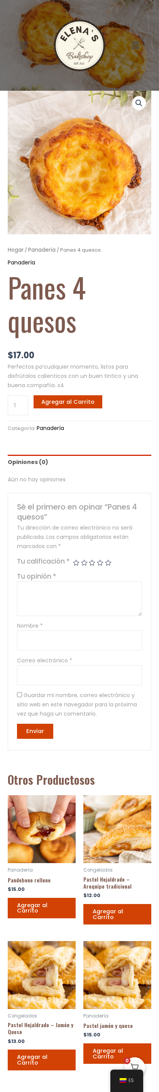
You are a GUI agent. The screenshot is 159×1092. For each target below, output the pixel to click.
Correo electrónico (44, 660)
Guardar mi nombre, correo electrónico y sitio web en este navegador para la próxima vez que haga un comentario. (77, 704)
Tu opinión (36, 576)
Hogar (16, 250)
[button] (23, 45)
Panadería (42, 250)
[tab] (79, 462)
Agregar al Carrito (68, 402)
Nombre (30, 626)
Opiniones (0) (28, 462)
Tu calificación (43, 561)
